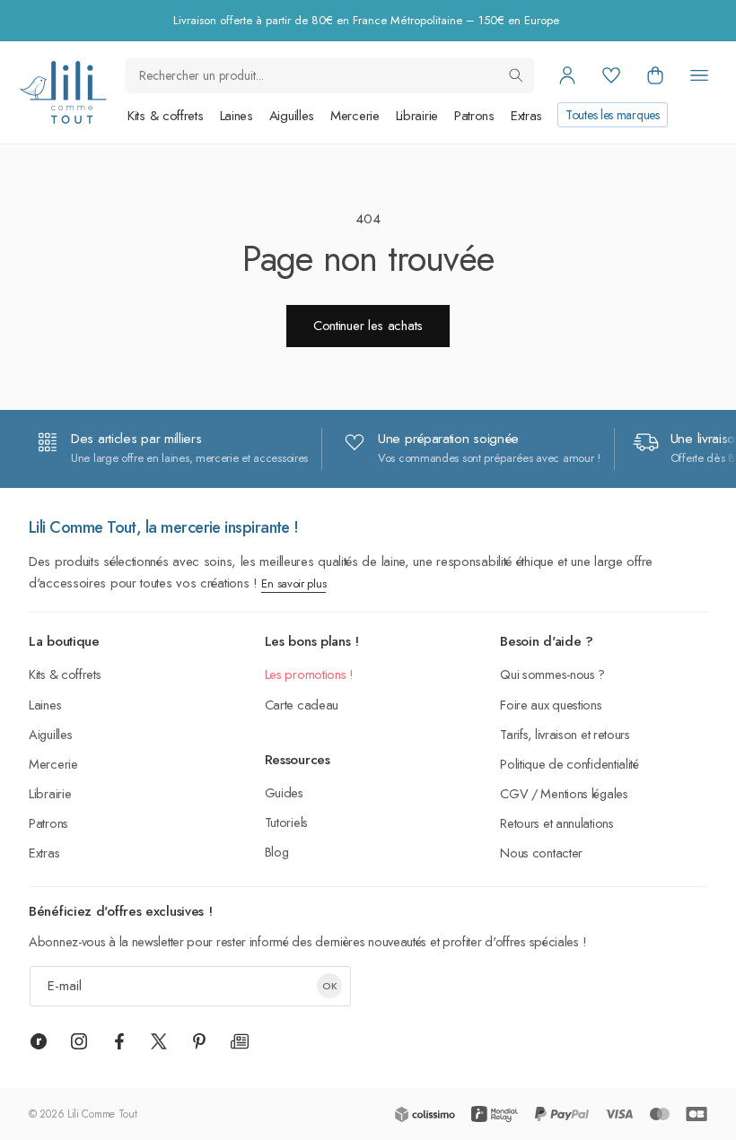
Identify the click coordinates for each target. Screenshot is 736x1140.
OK (329, 986)
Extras (526, 116)
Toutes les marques (612, 115)
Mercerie (355, 116)
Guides (284, 792)
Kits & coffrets (165, 116)
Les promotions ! (309, 674)
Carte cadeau (301, 704)
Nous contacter (541, 852)
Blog (277, 851)
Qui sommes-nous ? (552, 674)
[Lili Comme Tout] (62, 92)
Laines (236, 116)
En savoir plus (293, 583)
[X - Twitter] (159, 1041)
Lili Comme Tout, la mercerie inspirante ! (164, 527)
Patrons (474, 116)
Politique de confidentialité (569, 763)
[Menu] (699, 75)
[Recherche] (516, 75)
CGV (514, 793)
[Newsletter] (239, 1041)
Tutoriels (286, 822)
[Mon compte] (567, 75)
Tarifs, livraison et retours (565, 734)
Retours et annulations (556, 823)
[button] (655, 75)
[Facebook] (119, 1041)
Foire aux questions (550, 704)
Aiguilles (291, 116)
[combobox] (330, 75)
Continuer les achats (368, 325)
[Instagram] (79, 1041)
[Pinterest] (199, 1041)
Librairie (417, 116)
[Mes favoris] (611, 75)
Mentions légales (583, 793)
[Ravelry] (38, 1041)
